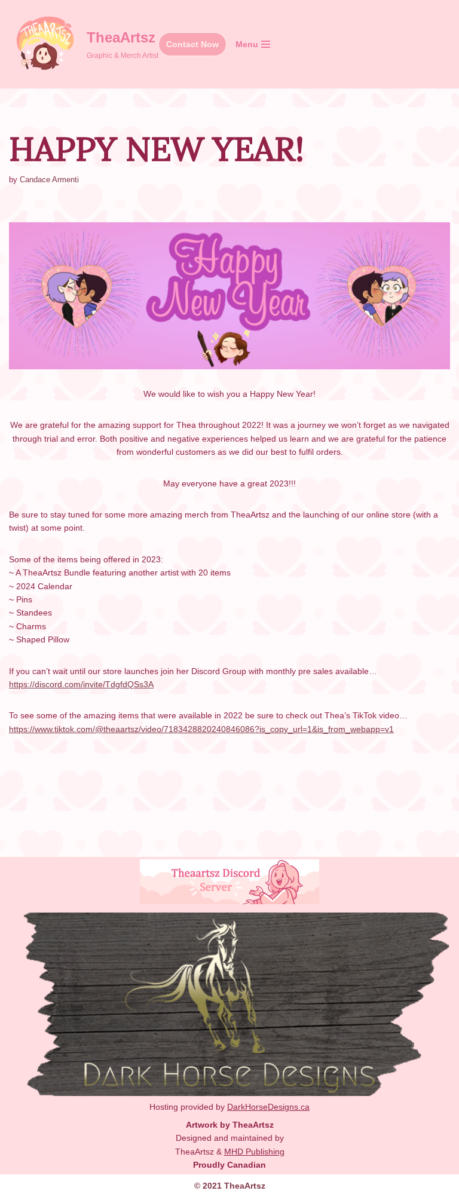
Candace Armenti (49, 180)
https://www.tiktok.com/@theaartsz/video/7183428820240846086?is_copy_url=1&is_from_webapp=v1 (201, 729)
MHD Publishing (254, 1151)
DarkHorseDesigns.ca (268, 1107)
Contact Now (192, 44)
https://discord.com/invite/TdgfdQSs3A (81, 684)
